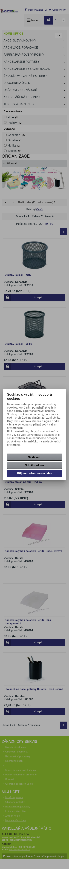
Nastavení (34, 457)
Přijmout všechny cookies (34, 473)
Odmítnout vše (34, 465)
